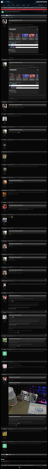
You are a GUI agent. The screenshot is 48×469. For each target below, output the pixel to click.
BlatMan (5, 349)
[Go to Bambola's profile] (5, 317)
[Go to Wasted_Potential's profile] (5, 157)
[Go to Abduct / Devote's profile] (5, 366)
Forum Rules (23, 5)
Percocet (5, 139)
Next (9, 15)
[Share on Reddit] (3, 459)
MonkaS (18, 382)
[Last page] (10, 15)
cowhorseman (18, 257)
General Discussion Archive (13, 12)
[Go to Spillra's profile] (5, 220)
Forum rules (24, 9)
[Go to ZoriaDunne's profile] (5, 434)
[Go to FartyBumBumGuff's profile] (5, 194)
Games (13, 5)
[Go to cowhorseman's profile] (5, 246)
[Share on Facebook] (2, 459)
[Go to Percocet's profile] (5, 144)
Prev (3, 15)
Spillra (5, 214)
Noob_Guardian (19, 20)
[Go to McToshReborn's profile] (5, 298)
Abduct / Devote (5, 361)
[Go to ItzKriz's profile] (3, 12)
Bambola (17, 295)
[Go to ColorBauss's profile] (5, 206)
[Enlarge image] (23, 39)
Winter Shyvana (5, 17)
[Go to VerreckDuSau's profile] (5, 182)
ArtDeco (5, 164)
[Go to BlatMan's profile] (5, 353)
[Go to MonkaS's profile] (5, 340)
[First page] (1, 15)
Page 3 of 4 (13, 15)
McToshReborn (5, 374)
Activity (9, 5)
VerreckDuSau (5, 177)
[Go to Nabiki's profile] (5, 119)
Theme (2, 467)
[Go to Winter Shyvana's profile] (5, 22)
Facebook (46, 7)
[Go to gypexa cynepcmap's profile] (5, 285)
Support (28, 5)
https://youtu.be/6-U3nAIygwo (12, 308)
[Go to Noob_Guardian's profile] (5, 64)
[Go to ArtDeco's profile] (5, 169)
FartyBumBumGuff (4, 190)
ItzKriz (5, 12)
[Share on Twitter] (1, 459)
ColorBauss (4, 202)
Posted (10, 17)
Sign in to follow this (40, 11)
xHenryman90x (18, 180)
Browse (4, 5)
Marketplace (18, 5)
